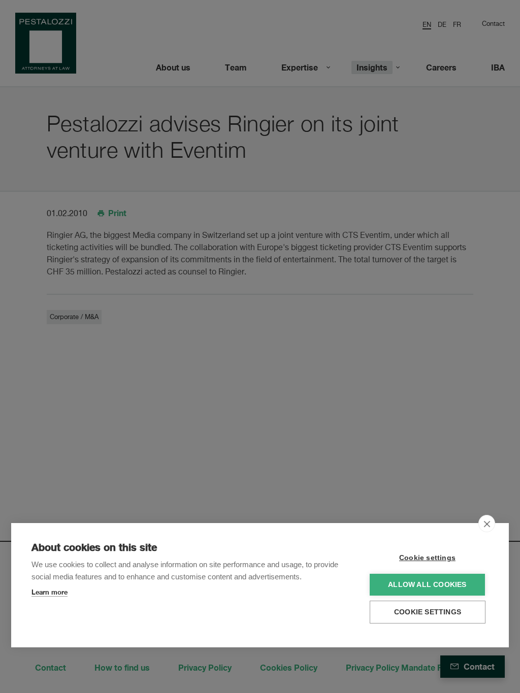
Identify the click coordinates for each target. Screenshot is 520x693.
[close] (486, 523)
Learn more (49, 592)
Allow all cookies (427, 584)
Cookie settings (427, 558)
